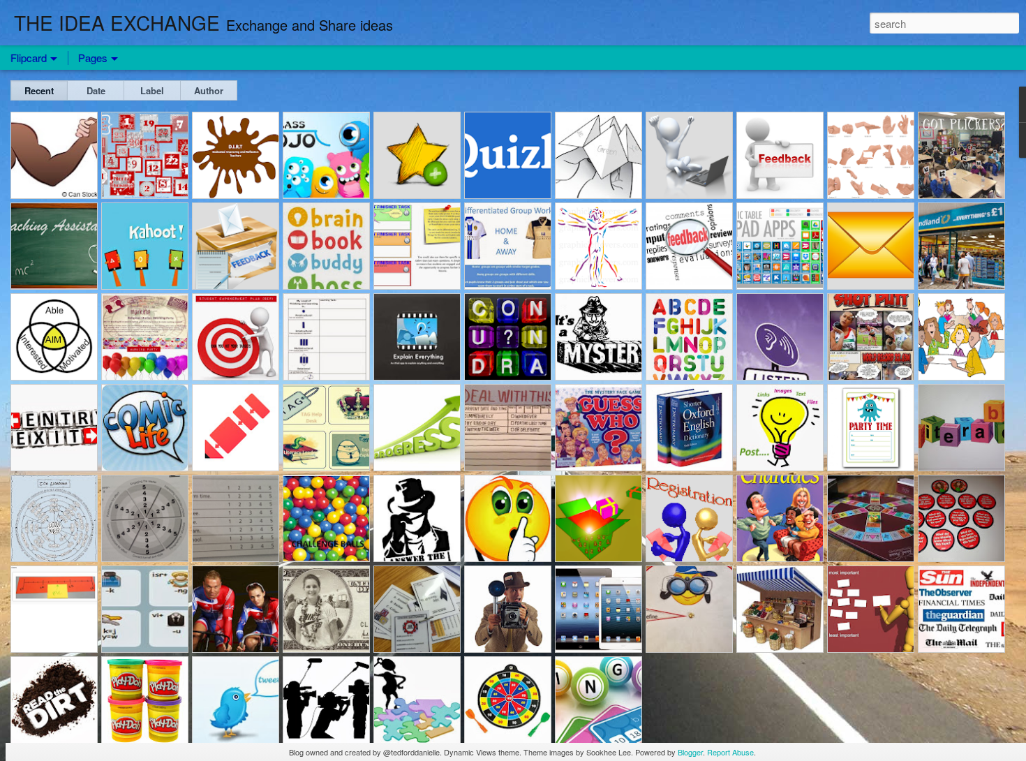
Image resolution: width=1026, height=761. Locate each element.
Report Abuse (730, 752)
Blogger (690, 752)
